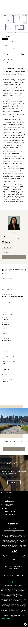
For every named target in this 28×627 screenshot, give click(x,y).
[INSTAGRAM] (7, 556)
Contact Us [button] (14, 482)
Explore (14, 448)
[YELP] (21, 556)
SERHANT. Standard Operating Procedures (14, 530)
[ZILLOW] (14, 559)
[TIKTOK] (17, 556)
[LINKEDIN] (10, 556)
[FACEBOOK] (3, 556)
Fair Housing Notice (13, 528)
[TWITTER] (14, 556)
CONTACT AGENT (14, 257)
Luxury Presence (14, 568)
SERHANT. (14, 531)
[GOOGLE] (24, 556)
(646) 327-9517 (6, 243)
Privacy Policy (20, 575)
